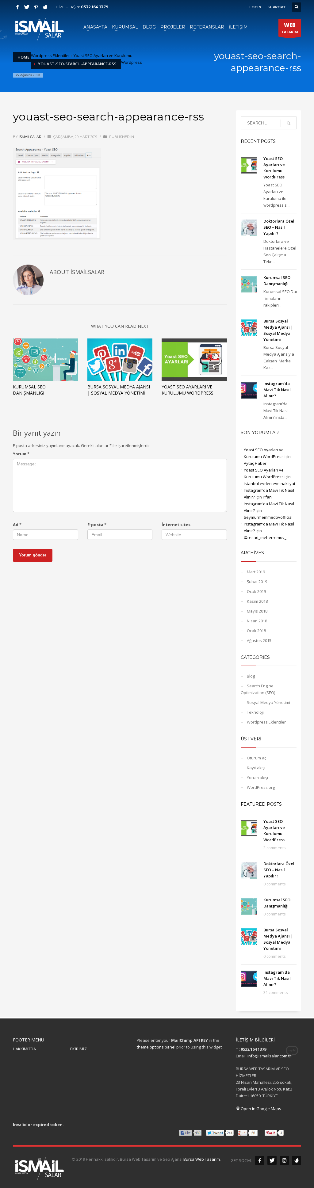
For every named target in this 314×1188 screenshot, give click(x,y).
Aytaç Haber (255, 463)
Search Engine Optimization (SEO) (258, 689)
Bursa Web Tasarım (201, 1159)
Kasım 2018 (257, 601)
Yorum (21, 453)
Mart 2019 (256, 572)
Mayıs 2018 (257, 611)
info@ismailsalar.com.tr (269, 1056)
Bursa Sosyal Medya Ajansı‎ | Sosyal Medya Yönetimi (118, 390)
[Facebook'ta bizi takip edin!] (259, 1160)
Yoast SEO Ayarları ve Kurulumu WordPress (187, 390)
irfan (267, 497)
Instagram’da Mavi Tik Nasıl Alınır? (277, 390)
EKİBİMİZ (78, 1049)
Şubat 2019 (257, 581)
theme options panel (156, 1047)
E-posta (96, 524)
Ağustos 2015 (259, 640)
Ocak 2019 (256, 591)
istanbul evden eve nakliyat (269, 483)
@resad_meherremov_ (265, 537)
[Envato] (45, 7)
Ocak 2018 (256, 630)
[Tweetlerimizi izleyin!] (272, 1160)
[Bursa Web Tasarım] (296, 1160)
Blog (251, 676)
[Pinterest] (35, 7)
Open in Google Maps (260, 1108)
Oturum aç (256, 758)
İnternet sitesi (177, 524)
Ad (17, 524)
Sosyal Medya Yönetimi (268, 702)
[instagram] (284, 1160)
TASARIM (289, 27)
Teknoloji (255, 712)
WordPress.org (261, 787)
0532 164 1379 (94, 7)
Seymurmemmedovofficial (268, 517)
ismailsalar (30, 137)
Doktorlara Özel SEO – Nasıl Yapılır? (278, 227)
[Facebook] (17, 7)
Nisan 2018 (257, 621)
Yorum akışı (257, 777)
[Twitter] (26, 7)
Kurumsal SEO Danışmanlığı (29, 390)
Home (23, 57)
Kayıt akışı (256, 767)
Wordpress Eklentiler (50, 55)
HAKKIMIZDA (24, 1049)
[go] (289, 123)
